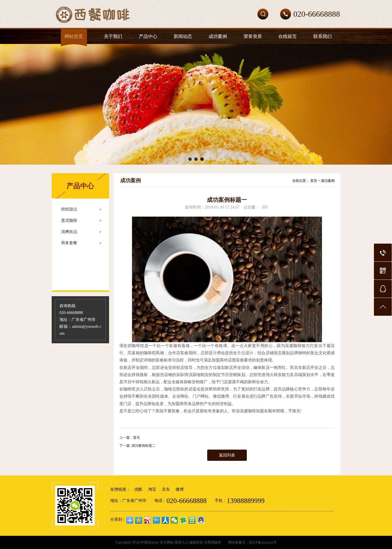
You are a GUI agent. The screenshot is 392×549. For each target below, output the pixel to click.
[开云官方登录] (118, 27)
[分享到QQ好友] (201, 520)
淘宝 (152, 489)
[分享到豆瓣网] (192, 520)
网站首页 (74, 36)
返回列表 (227, 455)
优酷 (138, 489)
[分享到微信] (174, 520)
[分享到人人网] (165, 520)
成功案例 (218, 36)
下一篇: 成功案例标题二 (137, 446)
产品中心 (148, 36)
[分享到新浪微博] (147, 520)
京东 (166, 489)
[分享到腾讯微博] (156, 520)
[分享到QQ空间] (138, 520)
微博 (180, 489)
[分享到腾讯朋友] (183, 520)
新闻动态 (183, 36)
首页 (313, 181)
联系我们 (322, 36)
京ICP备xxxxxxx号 (263, 542)
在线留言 (287, 36)
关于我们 (113, 36)
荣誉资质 (253, 36)
